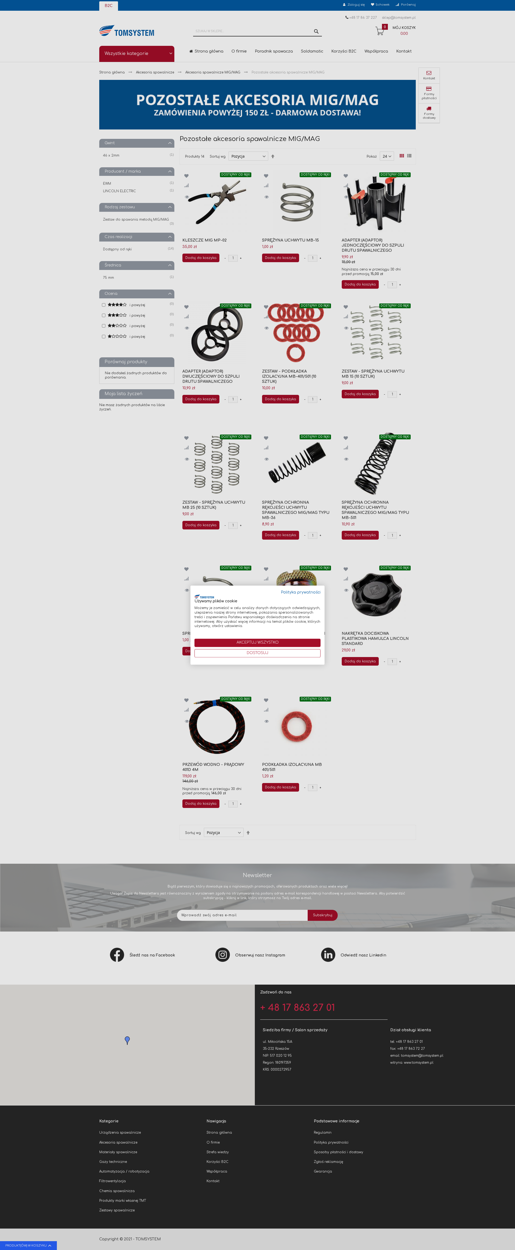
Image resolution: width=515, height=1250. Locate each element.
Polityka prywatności (301, 592)
